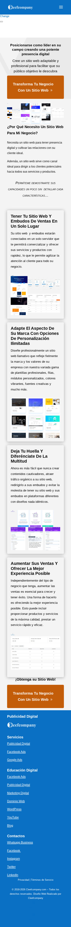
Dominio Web (16, 801)
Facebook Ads (16, 776)
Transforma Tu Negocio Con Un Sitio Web (33, 87)
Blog (10, 825)
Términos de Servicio (42, 879)
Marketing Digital (18, 793)
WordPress (14, 809)
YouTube (13, 817)
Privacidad (23, 879)
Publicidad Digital (18, 784)
